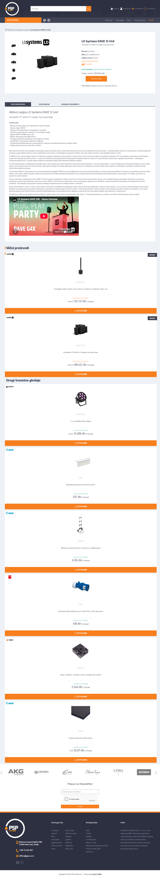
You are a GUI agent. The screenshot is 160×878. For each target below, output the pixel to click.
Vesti (87, 830)
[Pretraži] (88, 8)
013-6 (81, 604)
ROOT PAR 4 (80, 414)
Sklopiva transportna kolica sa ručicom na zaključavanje (80, 548)
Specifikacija (44, 104)
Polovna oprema (139, 20)
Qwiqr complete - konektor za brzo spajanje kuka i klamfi (80, 675)
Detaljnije (82, 443)
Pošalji (80, 806)
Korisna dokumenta (70, 104)
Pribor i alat (69, 849)
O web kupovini (91, 839)
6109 (80, 478)
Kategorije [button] (13, 20)
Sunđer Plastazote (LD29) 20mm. (81, 738)
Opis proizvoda (18, 104)
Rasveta (54, 833)
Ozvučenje (19, 30)
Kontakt (89, 836)
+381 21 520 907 (26, 850)
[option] (16, 772)
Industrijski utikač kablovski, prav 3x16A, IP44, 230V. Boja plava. (80, 611)
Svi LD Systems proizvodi (90, 61)
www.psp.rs (143, 830)
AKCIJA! (151, 20)
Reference (89, 852)
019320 (80, 731)
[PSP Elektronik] (12, 9)
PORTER (81, 541)
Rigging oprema (56, 843)
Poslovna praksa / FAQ (93, 849)
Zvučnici (26, 30)
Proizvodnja (120, 20)
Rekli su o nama (91, 843)
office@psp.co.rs (26, 856)
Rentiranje (108, 20)
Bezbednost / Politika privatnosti (97, 846)
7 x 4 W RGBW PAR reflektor (80, 421)
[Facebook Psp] (44, 20)
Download (88, 64)
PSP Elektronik (10, 30)
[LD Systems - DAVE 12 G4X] (13, 45)
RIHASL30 (80, 668)
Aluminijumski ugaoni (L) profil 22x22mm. (80, 485)
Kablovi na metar (71, 833)
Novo (129, 20)
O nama (88, 833)
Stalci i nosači (69, 830)
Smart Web (97, 874)
